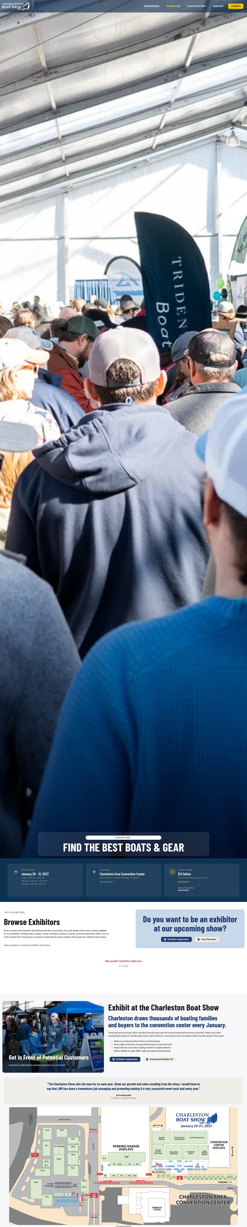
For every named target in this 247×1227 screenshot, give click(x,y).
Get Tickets (183, 882)
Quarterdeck (183, 890)
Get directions (106, 882)
